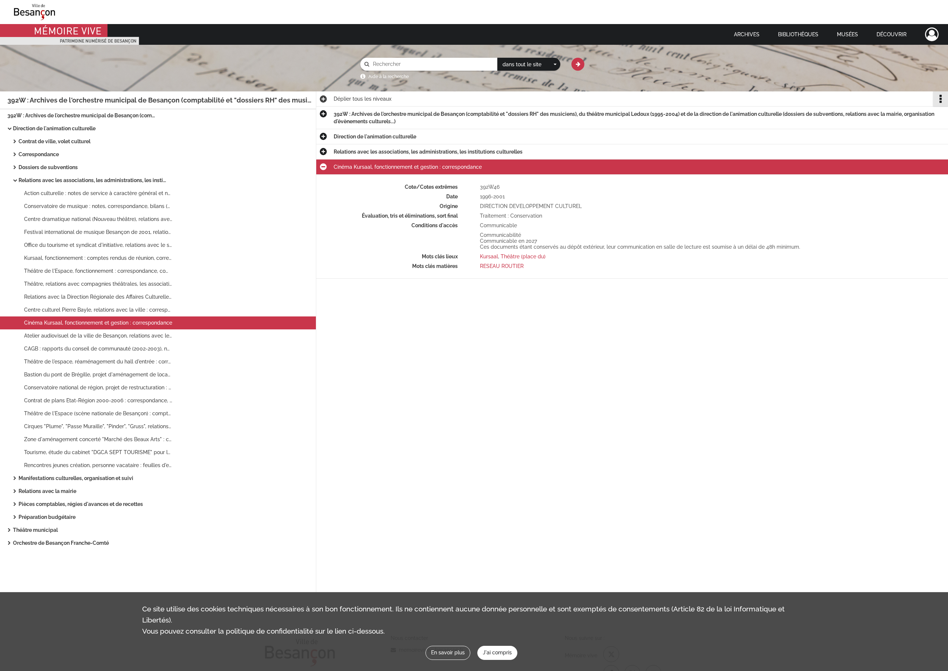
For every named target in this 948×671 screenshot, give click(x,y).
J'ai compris (497, 652)
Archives (747, 34)
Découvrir (892, 34)
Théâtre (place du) (523, 256)
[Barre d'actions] (940, 98)
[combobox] (528, 64)
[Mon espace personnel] (932, 34)
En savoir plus (448, 652)
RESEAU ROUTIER (502, 266)
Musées (847, 34)
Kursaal (489, 256)
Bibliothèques (798, 34)
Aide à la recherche (388, 76)
